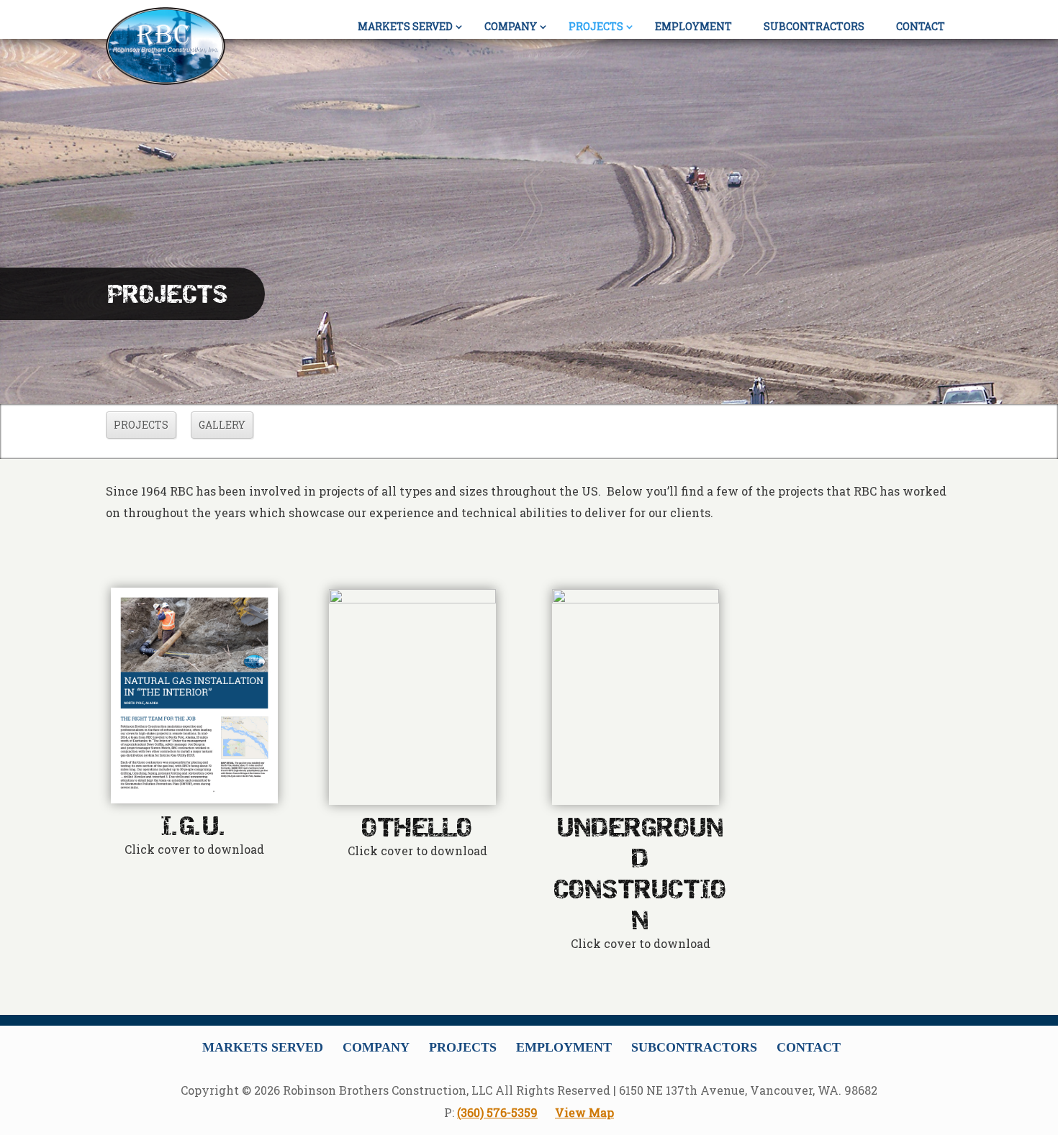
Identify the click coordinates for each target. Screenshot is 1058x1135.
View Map (584, 1112)
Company (510, 26)
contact (920, 26)
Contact (809, 1047)
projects (596, 26)
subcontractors (814, 26)
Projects (463, 1047)
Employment (564, 1047)
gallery (222, 425)
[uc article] (635, 697)
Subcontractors (694, 1047)
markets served (405, 26)
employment (693, 26)
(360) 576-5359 (497, 1112)
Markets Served (262, 1047)
